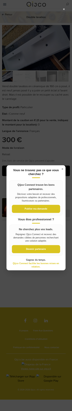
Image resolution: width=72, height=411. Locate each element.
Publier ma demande (36, 209)
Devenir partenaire (36, 249)
